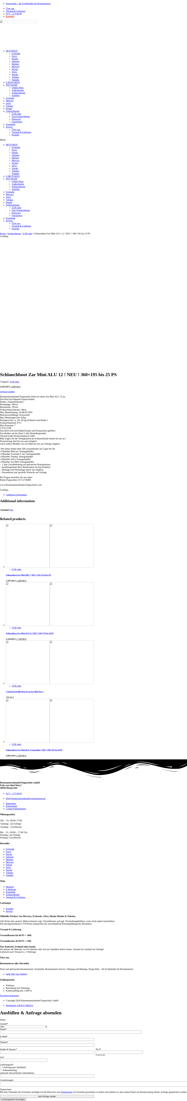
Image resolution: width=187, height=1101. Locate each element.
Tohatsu (15, 77)
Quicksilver (17, 121)
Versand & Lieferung (21, 132)
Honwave (16, 119)
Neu (11, 510)
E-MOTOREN (13, 82)
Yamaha (15, 80)
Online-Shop (18, 87)
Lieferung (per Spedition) (14, 1067)
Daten (3, 1020)
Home (3, 233)
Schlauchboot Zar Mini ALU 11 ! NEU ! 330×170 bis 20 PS (29, 633)
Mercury (16, 66)
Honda (15, 59)
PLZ (98, 1049)
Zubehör (16, 95)
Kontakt (15, 135)
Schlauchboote (18, 93)
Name (3, 1029)
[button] (93, 140)
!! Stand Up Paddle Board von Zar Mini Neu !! (25, 691)
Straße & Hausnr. (8, 1049)
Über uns (16, 129)
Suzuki (15, 74)
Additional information (16, 495)
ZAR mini (16, 114)
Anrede (4, 1024)
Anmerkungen (6, 1080)
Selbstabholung (10, 1070)
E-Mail (4, 1036)
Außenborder (18, 90)
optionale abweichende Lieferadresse (17, 1073)
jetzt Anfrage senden (47, 1096)
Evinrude (16, 53)
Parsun (15, 69)
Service (9, 127)
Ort (2, 1057)
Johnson (15, 61)
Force (14, 56)
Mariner (15, 64)
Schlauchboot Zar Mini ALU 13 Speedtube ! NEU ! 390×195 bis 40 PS (34, 750)
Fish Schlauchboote (21, 116)
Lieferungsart (6, 1064)
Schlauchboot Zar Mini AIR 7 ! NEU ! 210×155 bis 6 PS (28, 575)
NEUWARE (12, 85)
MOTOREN (12, 51)
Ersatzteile (10, 124)
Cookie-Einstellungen (16, 808)
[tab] (96, 495)
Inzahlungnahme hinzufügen (13, 1099)
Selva (14, 72)
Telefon (4, 1042)
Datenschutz (5, 1089)
